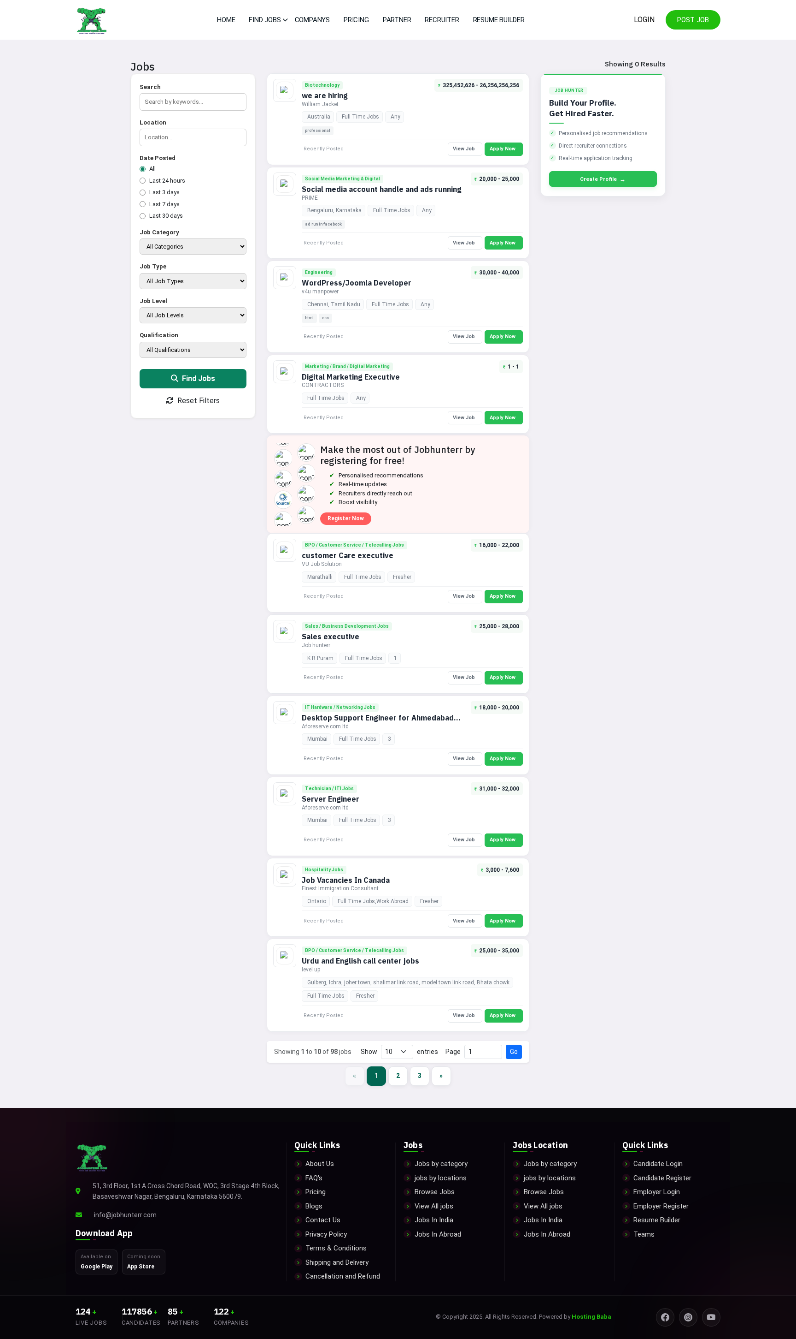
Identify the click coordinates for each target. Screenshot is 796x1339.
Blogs (313, 1206)
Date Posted (158, 158)
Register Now (346, 518)
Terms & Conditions (336, 1248)
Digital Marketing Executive (351, 376)
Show (369, 1051)
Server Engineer (330, 798)
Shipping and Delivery (337, 1262)
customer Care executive (347, 555)
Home (226, 20)
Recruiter (442, 20)
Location (153, 122)
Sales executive (330, 636)
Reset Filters (198, 400)
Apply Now (502, 149)
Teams (644, 1234)
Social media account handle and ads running (382, 189)
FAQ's (313, 1178)
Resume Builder (499, 20)
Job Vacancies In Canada (346, 880)
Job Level (153, 301)
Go (514, 1051)
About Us (319, 1164)
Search (150, 86)
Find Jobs (197, 378)
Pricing (356, 20)
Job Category (159, 232)
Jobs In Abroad (438, 1234)
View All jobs (434, 1206)
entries (427, 1051)
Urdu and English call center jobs (360, 960)
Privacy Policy (326, 1234)
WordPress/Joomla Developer (356, 282)
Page (453, 1051)
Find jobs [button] (265, 20)
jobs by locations (441, 1178)
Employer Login (656, 1192)
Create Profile (603, 179)
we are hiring (325, 95)
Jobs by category (441, 1164)
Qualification (159, 335)
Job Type (153, 266)
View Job (464, 149)
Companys (312, 20)
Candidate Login (658, 1164)
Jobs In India (434, 1220)
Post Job (693, 20)
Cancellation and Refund (342, 1276)
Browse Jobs (435, 1192)
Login (644, 19)
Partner (397, 20)
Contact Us (322, 1220)
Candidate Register (662, 1178)
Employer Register (661, 1206)
